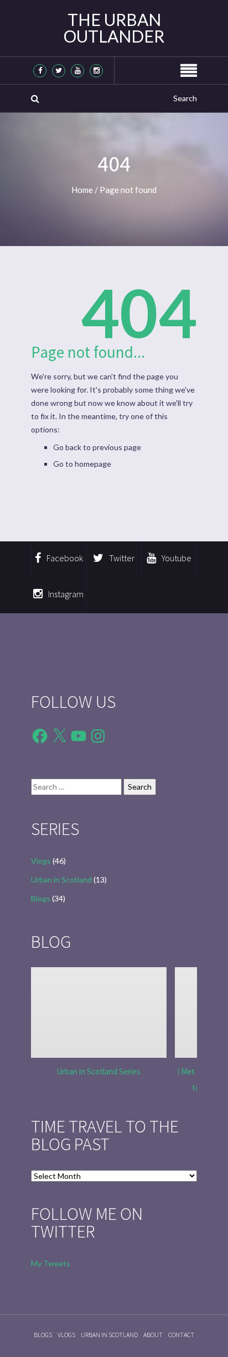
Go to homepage (82, 463)
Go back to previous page (97, 447)
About (153, 1334)
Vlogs (41, 860)
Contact (181, 1334)
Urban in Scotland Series (98, 1071)
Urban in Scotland (61, 879)
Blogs (40, 898)
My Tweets (50, 1263)
